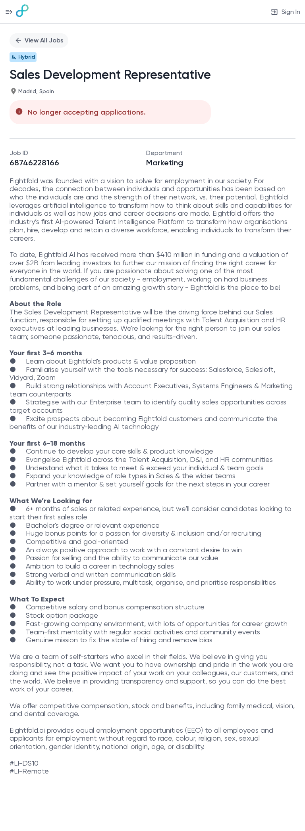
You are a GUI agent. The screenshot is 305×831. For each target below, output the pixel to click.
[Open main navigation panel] (9, 11)
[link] (22, 11)
